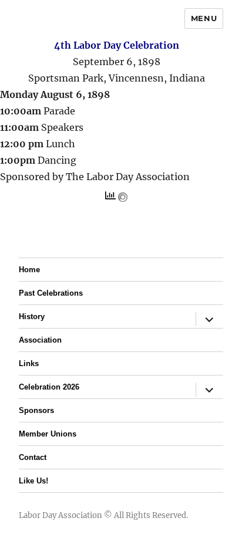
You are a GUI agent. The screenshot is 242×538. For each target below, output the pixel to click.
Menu (204, 18)
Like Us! (33, 480)
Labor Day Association (60, 515)
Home (29, 269)
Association (40, 340)
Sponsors (36, 410)
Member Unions (47, 433)
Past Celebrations (51, 293)
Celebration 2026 (49, 387)
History (32, 316)
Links (29, 363)
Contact (32, 457)
